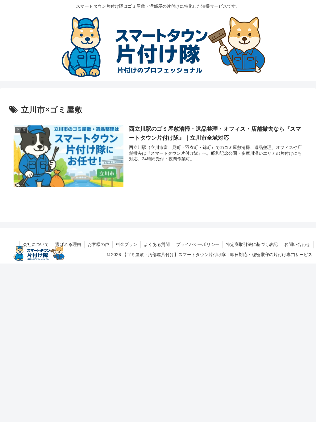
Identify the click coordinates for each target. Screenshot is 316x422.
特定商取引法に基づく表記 (252, 244)
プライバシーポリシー (197, 244)
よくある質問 (157, 244)
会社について (36, 244)
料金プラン (126, 244)
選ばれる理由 (68, 244)
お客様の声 (98, 244)
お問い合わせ (297, 244)
